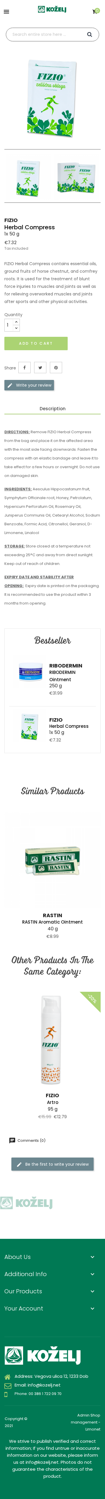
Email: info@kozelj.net (38, 1385)
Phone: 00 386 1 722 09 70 (38, 1393)
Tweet (40, 367)
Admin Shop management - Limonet (85, 1422)
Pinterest (56, 367)
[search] (90, 34)
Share (24, 367)
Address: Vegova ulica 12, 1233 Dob (51, 1376)
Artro (52, 1102)
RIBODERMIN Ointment (62, 676)
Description (53, 409)
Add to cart (36, 343)
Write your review (33, 385)
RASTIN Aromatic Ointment (52, 922)
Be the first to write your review (56, 1164)
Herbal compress (69, 726)
